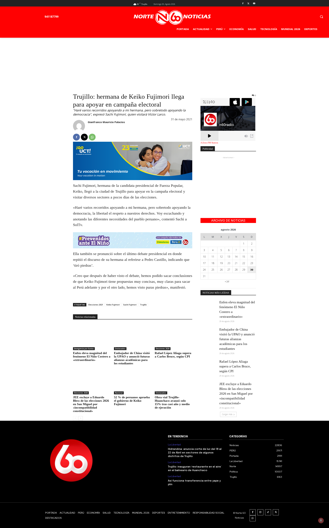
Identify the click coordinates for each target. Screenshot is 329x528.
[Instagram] (260, 512)
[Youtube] (254, 4)
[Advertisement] (164, 63)
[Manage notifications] (321, 520)
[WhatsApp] (92, 137)
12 (221, 256)
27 (228, 269)
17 (204, 263)
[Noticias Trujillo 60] (172, 17)
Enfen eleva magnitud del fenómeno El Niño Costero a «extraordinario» (91, 356)
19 (221, 263)
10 (204, 256)
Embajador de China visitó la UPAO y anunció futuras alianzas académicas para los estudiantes (132, 358)
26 (221, 269)
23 (251, 263)
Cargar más (227, 414)
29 (243, 269)
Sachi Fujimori (130, 304)
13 (228, 256)
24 (204, 269)
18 (212, 263)
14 (236, 256)
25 (212, 269)
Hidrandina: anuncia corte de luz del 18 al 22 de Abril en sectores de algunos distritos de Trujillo (195, 453)
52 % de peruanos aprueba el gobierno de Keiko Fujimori (132, 401)
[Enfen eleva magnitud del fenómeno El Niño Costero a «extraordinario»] (92, 337)
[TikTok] (268, 512)
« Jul (227, 281)
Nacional (119, 393)
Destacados (120, 348)
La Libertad (174, 444)
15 (243, 256)
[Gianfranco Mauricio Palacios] (79, 126)
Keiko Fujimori (113, 304)
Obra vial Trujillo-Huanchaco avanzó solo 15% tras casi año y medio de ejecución (172, 402)
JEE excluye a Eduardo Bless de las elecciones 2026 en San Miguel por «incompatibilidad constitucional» (91, 404)
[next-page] (80, 418)
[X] (248, 4)
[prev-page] (75, 418)
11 (212, 256)
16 (251, 256)
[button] (321, 17)
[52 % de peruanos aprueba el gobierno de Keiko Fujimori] (132, 381)
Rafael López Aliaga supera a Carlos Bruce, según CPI (173, 354)
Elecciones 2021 (95, 304)
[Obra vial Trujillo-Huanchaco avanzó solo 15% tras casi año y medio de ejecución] (173, 381)
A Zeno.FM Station (209, 143)
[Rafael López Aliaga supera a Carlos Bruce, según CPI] (173, 337)
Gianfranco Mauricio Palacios (106, 122)
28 (236, 269)
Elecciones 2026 (162, 348)
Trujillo (143, 304)
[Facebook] (243, 4)
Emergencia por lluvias (84, 348)
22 (243, 263)
